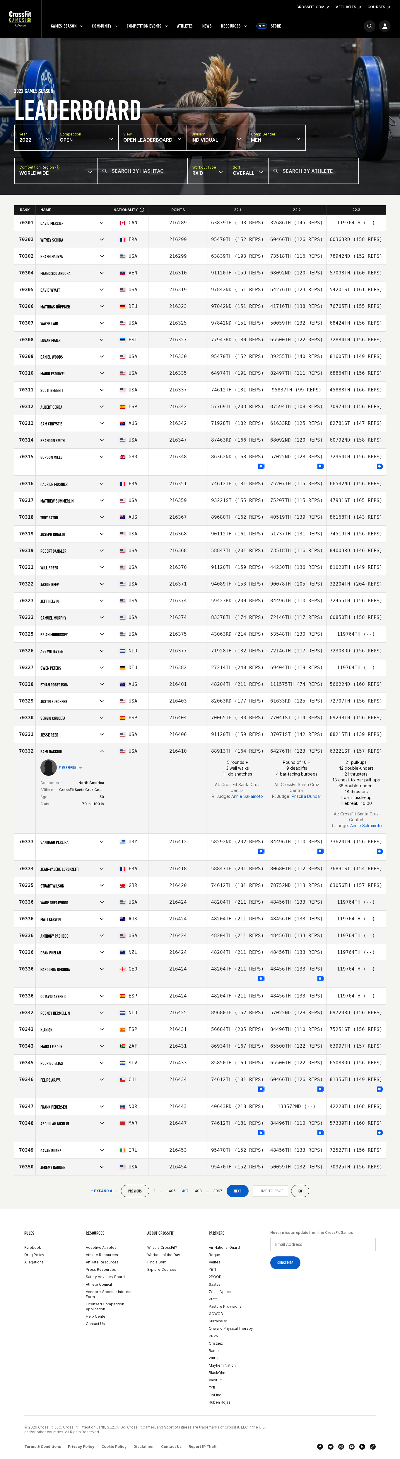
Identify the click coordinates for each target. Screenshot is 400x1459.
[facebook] (320, 1447)
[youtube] (352, 1447)
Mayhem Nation (222, 1365)
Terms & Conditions (42, 1446)
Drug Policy (34, 1255)
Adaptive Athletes (101, 1247)
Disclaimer (144, 1446)
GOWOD (216, 1314)
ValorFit (215, 1380)
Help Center (96, 1316)
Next (237, 1191)
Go (300, 1191)
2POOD (215, 1277)
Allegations (34, 1262)
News (207, 26)
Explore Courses (161, 1269)
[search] (369, 26)
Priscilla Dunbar (306, 796)
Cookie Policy (114, 1446)
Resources (231, 26)
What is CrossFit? (162, 1247)
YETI (212, 1269)
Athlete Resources (102, 1255)
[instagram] (341, 1447)
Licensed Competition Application (105, 1306)
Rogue (214, 1255)
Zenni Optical (220, 1292)
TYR (212, 1387)
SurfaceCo (218, 1321)
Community (101, 26)
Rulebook (32, 1247)
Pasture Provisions (225, 1306)
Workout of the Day (163, 1255)
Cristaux (216, 1343)
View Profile (67, 768)
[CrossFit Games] (20, 19)
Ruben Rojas (219, 1402)
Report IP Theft (203, 1446)
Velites (214, 1262)
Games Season (64, 26)
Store (270, 26)
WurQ (213, 1358)
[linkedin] (362, 1447)
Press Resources (101, 1269)
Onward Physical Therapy (231, 1328)
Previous (135, 1191)
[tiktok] (373, 1447)
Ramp (214, 1350)
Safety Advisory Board (105, 1277)
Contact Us (95, 1323)
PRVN (213, 1336)
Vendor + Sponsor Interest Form (108, 1294)
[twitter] (331, 1447)
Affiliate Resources (102, 1262)
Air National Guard (224, 1247)
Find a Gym (156, 1262)
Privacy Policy (81, 1446)
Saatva (214, 1284)
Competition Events (144, 26)
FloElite (215, 1395)
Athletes (185, 26)
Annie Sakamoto (247, 796)
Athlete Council (99, 1284)
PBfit (213, 1299)
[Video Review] (261, 467)
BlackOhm (217, 1372)
